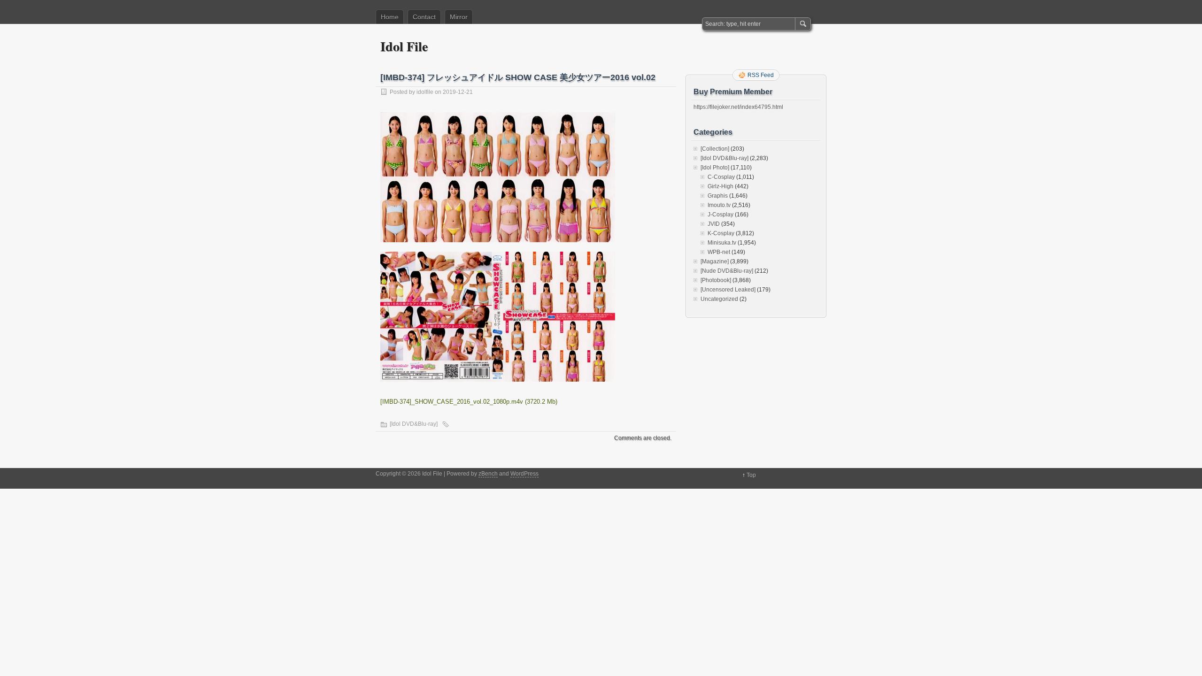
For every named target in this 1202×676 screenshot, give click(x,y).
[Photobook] (716, 280)
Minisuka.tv (722, 242)
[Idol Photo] (715, 167)
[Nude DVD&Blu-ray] (727, 271)
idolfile (424, 92)
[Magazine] (715, 261)
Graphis (718, 195)
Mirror (459, 17)
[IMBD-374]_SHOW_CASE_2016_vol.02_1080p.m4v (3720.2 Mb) (468, 401)
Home (390, 17)
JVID (714, 224)
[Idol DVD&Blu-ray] (414, 424)
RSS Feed (760, 75)
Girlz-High (720, 186)
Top (751, 475)
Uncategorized (719, 299)
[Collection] (715, 149)
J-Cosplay (720, 214)
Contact (424, 17)
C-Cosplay (721, 177)
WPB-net (719, 252)
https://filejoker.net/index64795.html (738, 107)
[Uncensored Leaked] (728, 289)
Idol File (404, 46)
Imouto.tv (719, 205)
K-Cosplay (721, 233)
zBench (488, 473)
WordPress (524, 473)
